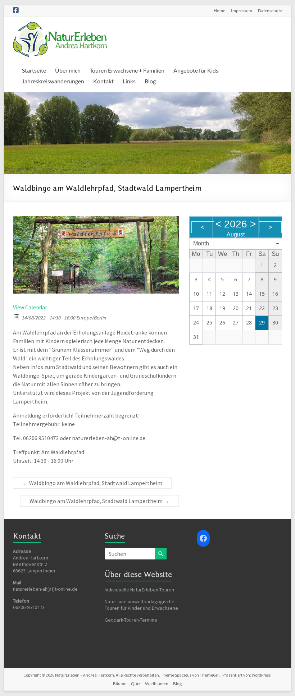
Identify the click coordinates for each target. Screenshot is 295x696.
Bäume (119, 683)
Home (219, 10)
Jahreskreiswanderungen (53, 81)
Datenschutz (270, 10)
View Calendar (30, 307)
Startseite (34, 70)
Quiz (135, 683)
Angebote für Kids (195, 70)
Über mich (68, 70)
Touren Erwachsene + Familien (127, 70)
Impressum (241, 10)
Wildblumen (156, 683)
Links (129, 81)
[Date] (17, 316)
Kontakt (103, 81)
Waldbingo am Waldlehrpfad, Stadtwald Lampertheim (92, 483)
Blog (150, 81)
